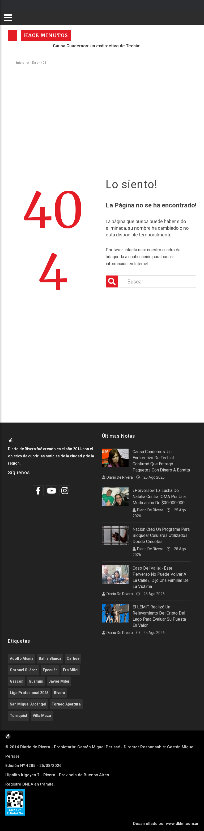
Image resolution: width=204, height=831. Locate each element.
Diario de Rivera (120, 477)
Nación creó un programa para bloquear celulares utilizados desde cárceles (161, 535)
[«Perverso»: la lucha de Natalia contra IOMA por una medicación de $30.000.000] (115, 496)
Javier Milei (59, 681)
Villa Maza (42, 715)
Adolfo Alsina (21, 658)
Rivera (59, 693)
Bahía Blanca (50, 658)
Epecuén (50, 670)
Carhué (73, 658)
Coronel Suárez (23, 670)
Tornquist (18, 715)
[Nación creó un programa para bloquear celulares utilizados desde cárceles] (115, 535)
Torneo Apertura (66, 704)
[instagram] (65, 490)
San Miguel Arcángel (28, 704)
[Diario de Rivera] (10, 442)
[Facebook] (39, 490)
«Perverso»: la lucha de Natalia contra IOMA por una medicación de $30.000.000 (159, 496)
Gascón (16, 681)
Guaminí (36, 681)
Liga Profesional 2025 (29, 693)
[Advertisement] (104, 110)
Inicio (19, 63)
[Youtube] (52, 490)
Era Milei (70, 670)
